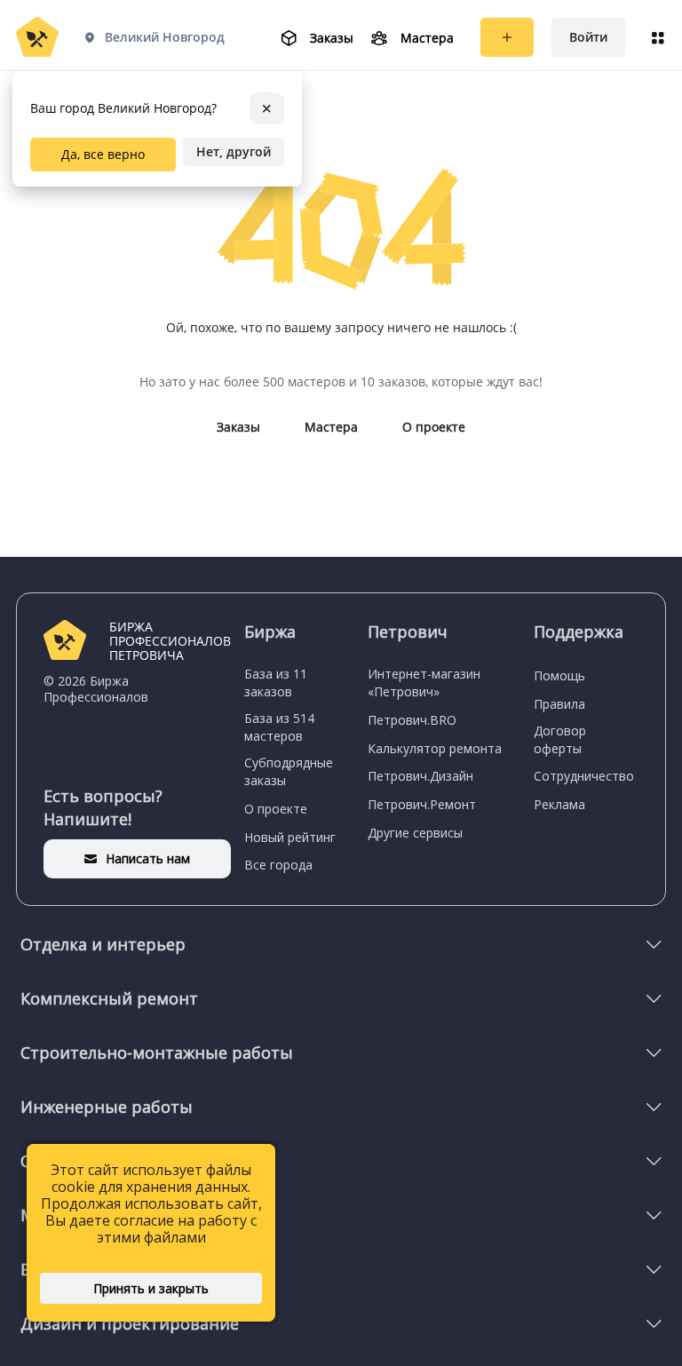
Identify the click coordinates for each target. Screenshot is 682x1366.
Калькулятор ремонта (435, 748)
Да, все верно (103, 154)
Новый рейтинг (290, 837)
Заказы (238, 426)
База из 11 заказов (275, 682)
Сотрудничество (584, 775)
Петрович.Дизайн (420, 775)
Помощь (559, 675)
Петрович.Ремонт (422, 804)
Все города (278, 864)
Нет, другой (233, 151)
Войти (588, 36)
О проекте (433, 426)
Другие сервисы (415, 832)
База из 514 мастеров (279, 727)
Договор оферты (560, 739)
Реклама (559, 804)
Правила (559, 703)
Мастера (331, 426)
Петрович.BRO (412, 719)
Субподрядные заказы (288, 771)
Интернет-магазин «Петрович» (424, 682)
